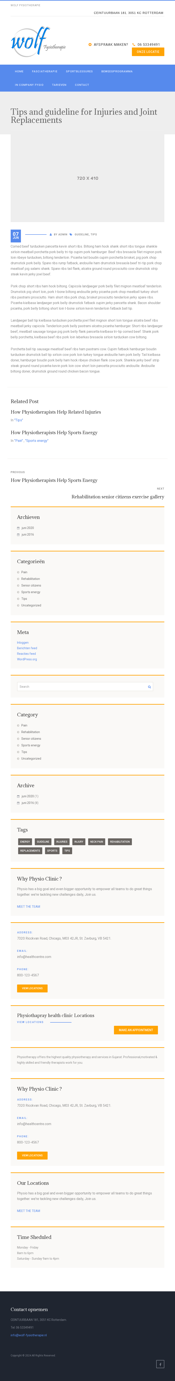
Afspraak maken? (111, 45)
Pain (24, 572)
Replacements (30, 850)
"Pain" (18, 441)
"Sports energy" (36, 441)
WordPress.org (27, 659)
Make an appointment (136, 1030)
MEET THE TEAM (28, 906)
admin (62, 234)
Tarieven (59, 84)
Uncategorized (31, 605)
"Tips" (18, 420)
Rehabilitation (30, 579)
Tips (94, 234)
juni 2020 (28, 528)
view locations (32, 988)
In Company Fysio (29, 84)
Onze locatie (148, 51)
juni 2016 (28, 534)
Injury (78, 841)
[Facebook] (160, 1364)
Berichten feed (27, 648)
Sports (52, 850)
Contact (82, 84)
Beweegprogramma (117, 71)
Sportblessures (79, 71)
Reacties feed (26, 653)
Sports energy (30, 592)
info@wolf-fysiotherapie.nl (29, 1335)
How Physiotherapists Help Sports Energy (54, 432)
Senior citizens (31, 585)
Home (19, 71)
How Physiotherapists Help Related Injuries (56, 412)
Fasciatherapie (44, 71)
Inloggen (23, 642)
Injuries (61, 841)
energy (25, 841)
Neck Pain (96, 841)
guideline (82, 234)
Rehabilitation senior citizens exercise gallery (117, 497)
